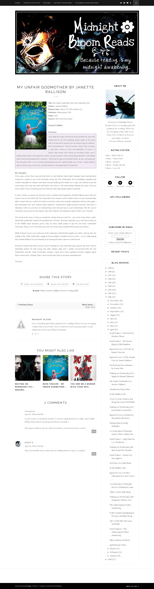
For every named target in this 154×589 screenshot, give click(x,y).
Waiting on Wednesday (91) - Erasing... (24, 387)
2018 (110, 272)
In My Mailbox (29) (118, 394)
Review (64, 290)
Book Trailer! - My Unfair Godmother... (55, 385)
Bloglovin (130, 186)
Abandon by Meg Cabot (120, 389)
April (112, 329)
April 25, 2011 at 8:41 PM (34, 414)
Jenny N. (29, 442)
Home (17, 3)
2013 (110, 290)
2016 (110, 279)
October (113, 308)
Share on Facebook (33, 284)
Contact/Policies (32, 3)
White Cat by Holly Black (120, 492)
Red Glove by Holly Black (120, 463)
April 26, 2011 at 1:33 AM (34, 446)
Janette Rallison (53, 290)
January (113, 556)
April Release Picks (118, 545)
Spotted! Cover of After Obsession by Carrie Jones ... (122, 476)
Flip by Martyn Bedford (120, 540)
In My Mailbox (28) (117, 468)
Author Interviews (63, 3)
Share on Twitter (59, 284)
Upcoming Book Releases (87, 3)
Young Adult (73, 290)
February (114, 552)
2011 (109, 297)
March (113, 548)
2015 (110, 282)
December (114, 300)
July (111, 319)
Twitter (110, 186)
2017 (110, 275)
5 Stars (43, 290)
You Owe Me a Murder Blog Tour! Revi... (83, 385)
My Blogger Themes (31, 586)
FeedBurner (126, 242)
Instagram (120, 186)
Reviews (47, 3)
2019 (110, 268)
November (114, 304)
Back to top (131, 586)
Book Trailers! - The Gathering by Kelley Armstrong (119, 532)
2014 (110, 286)
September (115, 311)
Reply (94, 431)
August (113, 315)
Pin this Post (82, 284)
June (112, 322)
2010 (110, 559)
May (112, 326)
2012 (110, 293)
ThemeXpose (57, 586)
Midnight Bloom (41, 319)
